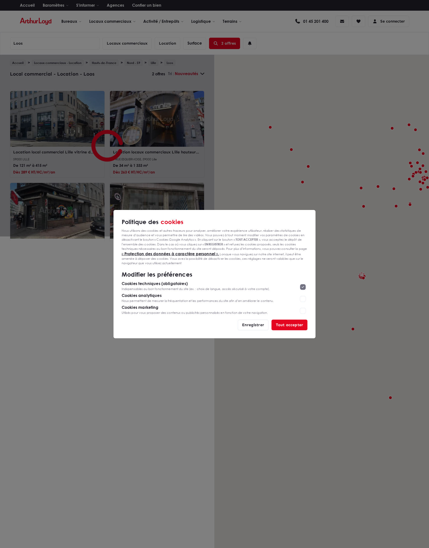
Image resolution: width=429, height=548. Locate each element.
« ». (170, 253)
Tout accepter (289, 324)
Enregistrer (253, 324)
